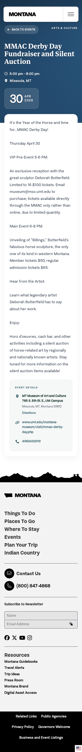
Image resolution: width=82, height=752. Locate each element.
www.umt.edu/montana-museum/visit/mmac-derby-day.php (42, 427)
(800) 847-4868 (33, 586)
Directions (29, 413)
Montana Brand (16, 686)
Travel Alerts (14, 668)
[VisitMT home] (20, 14)
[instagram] (29, 638)
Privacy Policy (23, 727)
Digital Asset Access (20, 692)
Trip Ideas (12, 674)
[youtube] (22, 638)
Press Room (13, 680)
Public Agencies (53, 716)
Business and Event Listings (41, 737)
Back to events (23, 29)
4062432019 (31, 441)
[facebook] (7, 638)
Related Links (26, 716)
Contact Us (28, 573)
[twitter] (14, 638)
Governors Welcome (54, 727)
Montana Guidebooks (21, 661)
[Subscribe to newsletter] (71, 624)
